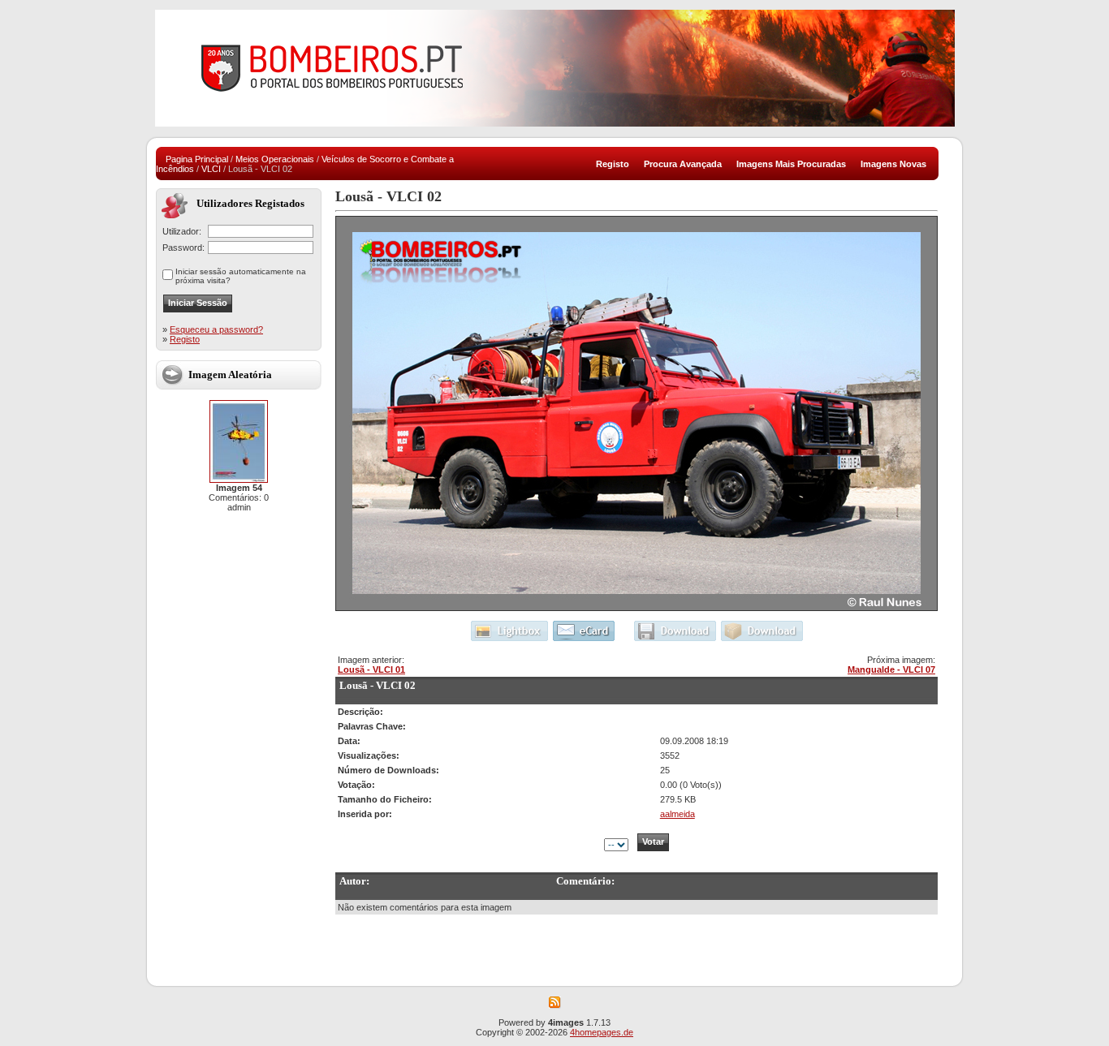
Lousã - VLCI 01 (371, 669)
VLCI (211, 169)
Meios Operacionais (274, 159)
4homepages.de (601, 1032)
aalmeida (677, 814)
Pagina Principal (197, 159)
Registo (185, 339)
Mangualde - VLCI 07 (891, 669)
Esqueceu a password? (216, 329)
